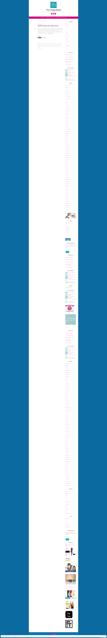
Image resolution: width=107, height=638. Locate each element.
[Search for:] (70, 49)
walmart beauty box (57, 46)
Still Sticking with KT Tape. (69, 54)
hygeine (51, 44)
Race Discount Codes (49, 17)
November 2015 (67, 205)
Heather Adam (70, 74)
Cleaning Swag (67, 26)
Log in (66, 225)
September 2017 (67, 157)
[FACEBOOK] (53, 634)
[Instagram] (51, 13)
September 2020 (67, 98)
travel (66, 43)
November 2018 (67, 131)
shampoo (52, 45)
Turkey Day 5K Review (68, 64)
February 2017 (67, 172)
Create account (67, 223)
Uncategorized (40, 24)
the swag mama (47, 46)
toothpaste (50, 46)
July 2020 (66, 100)
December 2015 (67, 203)
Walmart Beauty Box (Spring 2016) (48, 26)
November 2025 (67, 85)
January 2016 (67, 479)
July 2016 (66, 466)
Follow (67, 251)
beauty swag (49, 43)
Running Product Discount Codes (61, 17)
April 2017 (66, 168)
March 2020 (67, 105)
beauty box (46, 43)
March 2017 (67, 170)
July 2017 (66, 161)
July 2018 (66, 135)
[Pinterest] (55, 13)
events (66, 28)
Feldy (68, 69)
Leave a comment (40, 48)
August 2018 (67, 133)
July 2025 (66, 89)
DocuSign (66, 210)
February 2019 (67, 124)
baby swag (66, 491)
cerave (58, 43)
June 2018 (66, 137)
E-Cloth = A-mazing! (73, 76)
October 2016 (67, 181)
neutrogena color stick (46, 45)
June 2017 (66, 442)
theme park (67, 41)
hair (47, 44)
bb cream (41, 43)
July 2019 (66, 394)
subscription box (42, 46)
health (49, 44)
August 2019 (67, 113)
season (50, 45)
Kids (66, 30)
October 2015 (67, 207)
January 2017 (67, 174)
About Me (42, 17)
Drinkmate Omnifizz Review (69, 259)
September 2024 (67, 96)
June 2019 (66, 118)
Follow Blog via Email (70, 243)
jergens (54, 44)
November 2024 (67, 94)
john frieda (56, 44)
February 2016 (67, 198)
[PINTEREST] (55, 634)
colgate (61, 43)
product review (67, 502)
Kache (69, 76)
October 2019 (67, 111)
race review (67, 37)
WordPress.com (67, 527)
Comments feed (67, 229)
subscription (55, 45)
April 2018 (66, 142)
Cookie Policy (14, 636)
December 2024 (67, 370)
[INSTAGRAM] (51, 634)
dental (43, 44)
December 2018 (67, 129)
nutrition (66, 32)
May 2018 (66, 418)
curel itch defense (40, 44)
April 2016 (66, 194)
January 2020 (67, 109)
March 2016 (67, 196)
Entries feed (67, 227)
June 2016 (66, 190)
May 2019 (66, 120)
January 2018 (67, 148)
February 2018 (67, 146)
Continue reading (50, 33)
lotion (59, 44)
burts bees (56, 43)
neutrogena (40, 45)
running (66, 39)
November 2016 (67, 179)
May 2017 (66, 166)
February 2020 (67, 107)
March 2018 (67, 144)
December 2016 (67, 455)
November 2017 (67, 153)
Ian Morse (69, 274)
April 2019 (66, 122)
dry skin (46, 44)
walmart (53, 46)
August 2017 (67, 159)
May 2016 (66, 192)
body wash (52, 43)
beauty (43, 43)
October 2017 (67, 155)
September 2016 (67, 183)
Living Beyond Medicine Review (69, 59)
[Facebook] (53, 13)
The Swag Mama (53, 10)
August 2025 (67, 87)
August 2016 (67, 185)
